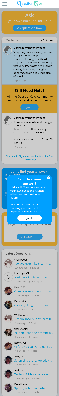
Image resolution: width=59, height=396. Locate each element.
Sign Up (29, 218)
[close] (48, 177)
